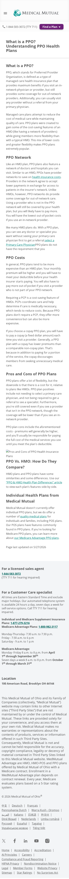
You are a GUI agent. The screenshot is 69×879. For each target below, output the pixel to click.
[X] (4, 841)
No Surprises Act (47, 872)
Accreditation (42, 850)
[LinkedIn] (25, 841)
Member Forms (22, 868)
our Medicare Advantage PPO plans (36, 538)
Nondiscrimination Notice (40, 863)
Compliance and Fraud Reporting (22, 859)
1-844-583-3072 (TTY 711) (21, 27)
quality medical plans (33, 516)
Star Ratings (24, 872)
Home (5, 850)
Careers (27, 855)
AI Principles (9, 855)
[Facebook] (15, 841)
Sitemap (7, 872)
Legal (5, 868)
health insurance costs (46, 177)
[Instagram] (47, 841)
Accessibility (21, 850)
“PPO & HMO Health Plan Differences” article (34, 482)
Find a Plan (50, 27)
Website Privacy (47, 868)
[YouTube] (36, 841)
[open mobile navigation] (4, 13)
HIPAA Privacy (10, 863)
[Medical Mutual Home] (36, 12)
